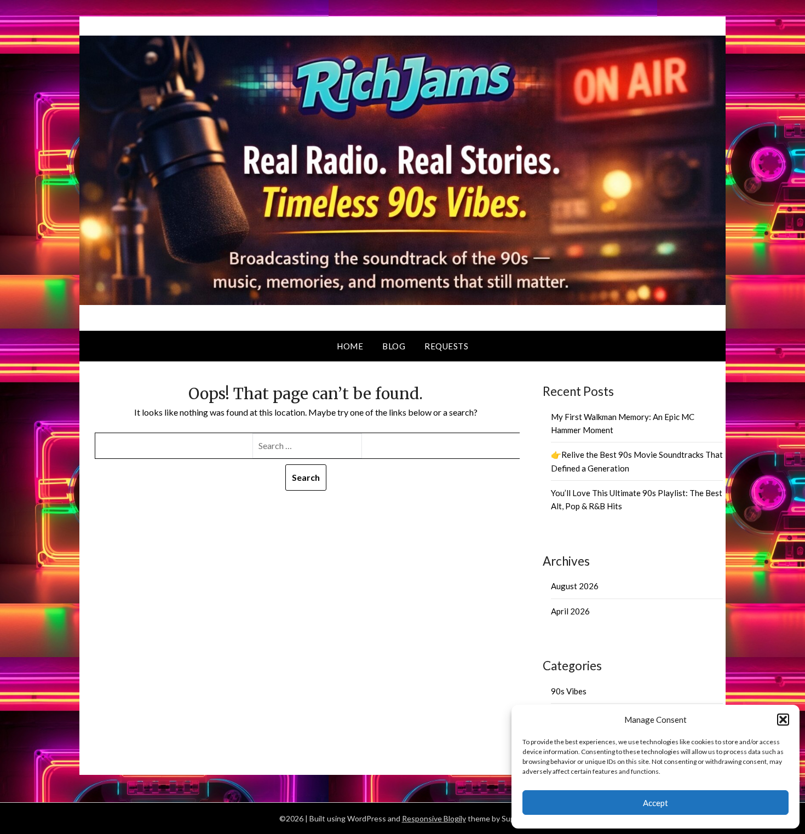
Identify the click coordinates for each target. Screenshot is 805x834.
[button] (783, 719)
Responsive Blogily (434, 818)
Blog (393, 346)
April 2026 (570, 611)
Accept (655, 803)
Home (350, 346)
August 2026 (575, 586)
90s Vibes (568, 691)
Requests (446, 346)
